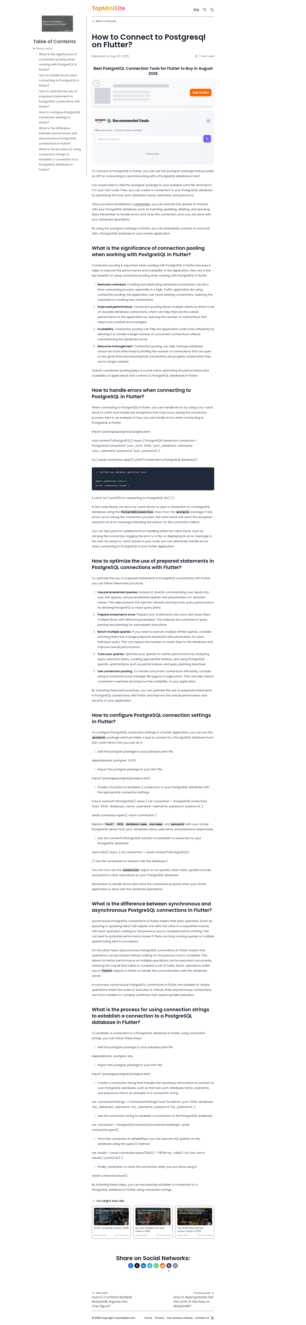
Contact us (202, 1318)
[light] (212, 9)
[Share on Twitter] (137, 1265)
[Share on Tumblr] (168, 1265)
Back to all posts (106, 21)
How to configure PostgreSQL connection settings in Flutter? (59, 117)
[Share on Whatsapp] (156, 1265)
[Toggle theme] (208, 120)
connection (142, 204)
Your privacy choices (180, 1318)
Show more (44, 48)
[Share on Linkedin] (143, 1265)
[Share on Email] (175, 1265)
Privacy (159, 1318)
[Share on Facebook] (130, 1265)
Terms (148, 1318)
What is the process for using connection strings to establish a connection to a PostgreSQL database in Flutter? (60, 159)
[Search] (205, 9)
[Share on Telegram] (149, 1265)
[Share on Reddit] (162, 1265)
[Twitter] (212, 1318)
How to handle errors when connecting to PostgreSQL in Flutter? (59, 80)
